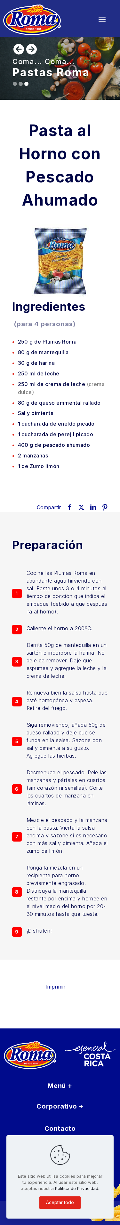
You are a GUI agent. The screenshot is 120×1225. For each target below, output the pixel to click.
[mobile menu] (102, 19)
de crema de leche (61, 388)
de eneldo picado (56, 423)
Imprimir (55, 986)
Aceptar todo (60, 1202)
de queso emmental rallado (59, 403)
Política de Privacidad (76, 1188)
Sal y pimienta (36, 413)
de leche (39, 373)
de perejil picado (55, 434)
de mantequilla (43, 352)
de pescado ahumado (54, 445)
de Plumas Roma (47, 341)
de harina (36, 363)
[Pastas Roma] (42, 19)
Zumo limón (39, 466)
